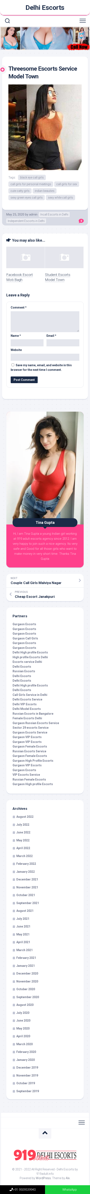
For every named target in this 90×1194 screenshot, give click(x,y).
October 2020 (25, 989)
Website (16, 350)
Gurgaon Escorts (24, 624)
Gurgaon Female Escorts (30, 746)
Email (51, 335)
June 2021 (23, 926)
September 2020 (27, 997)
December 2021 (27, 879)
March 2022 (24, 856)
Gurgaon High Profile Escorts (33, 760)
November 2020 (27, 981)
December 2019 (27, 1067)
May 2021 (23, 934)
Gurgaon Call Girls (25, 638)
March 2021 (24, 950)
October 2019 (25, 1083)
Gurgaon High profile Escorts (33, 784)
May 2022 (23, 840)
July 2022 (22, 824)
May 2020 (23, 1028)
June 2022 (23, 832)
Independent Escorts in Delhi (26, 221)
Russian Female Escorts (29, 779)
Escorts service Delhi (27, 661)
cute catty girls (20, 191)
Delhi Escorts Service (27, 699)
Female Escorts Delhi (27, 718)
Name (16, 335)
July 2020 (22, 1012)
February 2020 (26, 1052)
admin (33, 214)
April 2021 (23, 942)
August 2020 (24, 1004)
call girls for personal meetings (30, 184)
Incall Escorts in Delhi (54, 214)
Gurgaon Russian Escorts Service (36, 723)
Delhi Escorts (45, 7)
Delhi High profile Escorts (30, 652)
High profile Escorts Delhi (30, 657)
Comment (19, 307)
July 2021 (22, 918)
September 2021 (27, 903)
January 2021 (25, 965)
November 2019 (27, 1075)
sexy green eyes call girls (26, 197)
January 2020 (25, 1059)
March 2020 (24, 1044)
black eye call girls (32, 177)
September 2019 (27, 1091)
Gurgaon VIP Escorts (27, 737)
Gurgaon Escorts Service (30, 732)
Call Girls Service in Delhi (30, 694)
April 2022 (23, 848)
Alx (68, 1178)
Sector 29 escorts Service (31, 727)
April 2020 (23, 1036)
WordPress (43, 1178)
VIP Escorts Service (26, 774)
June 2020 (23, 1020)
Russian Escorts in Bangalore (33, 713)
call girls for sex (66, 184)
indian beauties (44, 191)
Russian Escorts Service (29, 751)
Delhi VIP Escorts (25, 704)
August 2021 (24, 910)
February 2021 (26, 957)
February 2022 (26, 863)
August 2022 (24, 816)
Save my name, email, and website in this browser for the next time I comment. (41, 368)
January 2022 (25, 871)
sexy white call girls (60, 197)
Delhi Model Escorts (27, 709)
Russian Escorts (24, 671)
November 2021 (27, 887)
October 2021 (25, 895)
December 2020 (27, 973)
